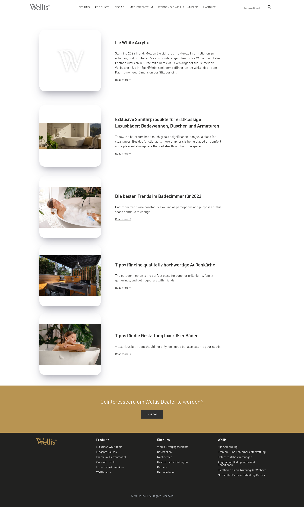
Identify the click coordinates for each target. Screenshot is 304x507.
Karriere (162, 467)
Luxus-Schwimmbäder (110, 467)
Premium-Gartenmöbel (111, 457)
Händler (209, 7)
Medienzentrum (141, 7)
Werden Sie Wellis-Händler (178, 7)
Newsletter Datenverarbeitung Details (241, 475)
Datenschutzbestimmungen (235, 457)
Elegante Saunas (106, 452)
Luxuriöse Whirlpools (109, 447)
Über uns (83, 7)
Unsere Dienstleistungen (172, 462)
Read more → (123, 80)
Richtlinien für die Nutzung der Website (242, 470)
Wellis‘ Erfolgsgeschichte (172, 447)
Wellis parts (103, 472)
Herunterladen (166, 472)
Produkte (102, 7)
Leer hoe (152, 414)
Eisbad (119, 7)
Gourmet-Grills (105, 462)
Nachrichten (164, 457)
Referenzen (164, 452)
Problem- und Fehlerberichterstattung (242, 452)
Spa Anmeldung (228, 447)
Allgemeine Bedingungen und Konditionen (236, 464)
